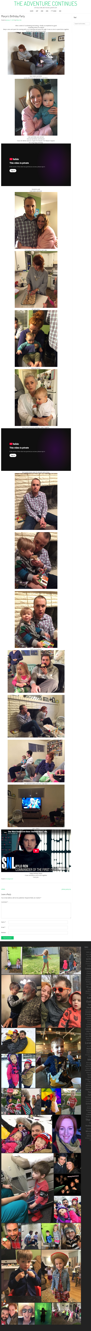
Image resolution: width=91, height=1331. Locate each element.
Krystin (88, 1038)
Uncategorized (9, 879)
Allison (87, 954)
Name (3, 922)
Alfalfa (3, 889)
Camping (87, 963)
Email (3, 927)
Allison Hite (18, 20)
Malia (89, 1048)
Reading (88, 1101)
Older (31, 11)
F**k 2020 (53, 11)
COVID (87, 984)
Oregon (88, 1079)
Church (87, 980)
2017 (37, 11)
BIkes (88, 956)
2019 (47, 11)
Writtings (87, 1138)
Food (86, 1010)
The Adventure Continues (45, 3)
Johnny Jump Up (66, 889)
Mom (87, 1064)
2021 (60, 11)
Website (3, 932)
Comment (4, 902)
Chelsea (88, 971)
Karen (87, 1034)
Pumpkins (88, 1099)
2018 (42, 11)
